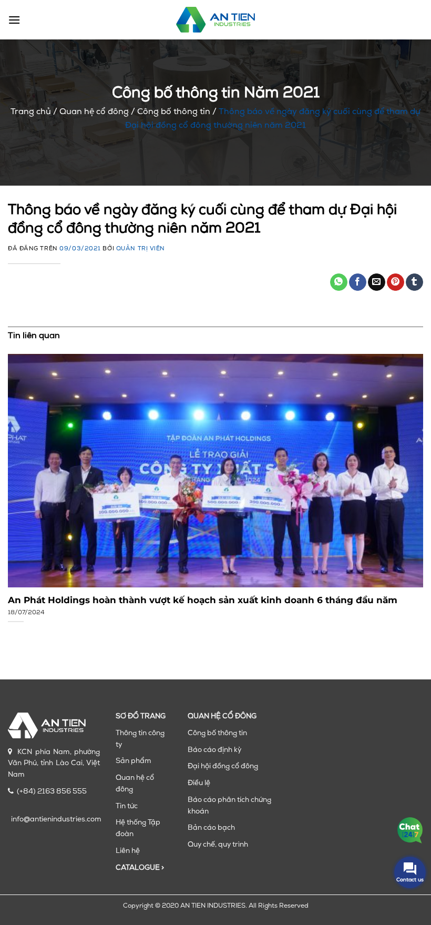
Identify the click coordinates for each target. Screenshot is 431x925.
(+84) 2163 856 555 (52, 791)
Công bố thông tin (173, 112)
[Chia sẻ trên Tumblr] (414, 282)
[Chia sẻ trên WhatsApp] (338, 282)
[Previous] (22, 487)
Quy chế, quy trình (218, 844)
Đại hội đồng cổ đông (223, 766)
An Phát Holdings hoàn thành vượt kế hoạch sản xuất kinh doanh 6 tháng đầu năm (202, 600)
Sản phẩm (133, 761)
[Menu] (14, 20)
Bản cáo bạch (211, 828)
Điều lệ (199, 783)
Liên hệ (128, 851)
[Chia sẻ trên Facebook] (357, 282)
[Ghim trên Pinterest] (395, 282)
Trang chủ (31, 112)
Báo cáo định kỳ (214, 750)
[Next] (408, 487)
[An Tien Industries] (215, 19)
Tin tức (127, 806)
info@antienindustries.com (56, 819)
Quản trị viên (140, 249)
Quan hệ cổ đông (94, 112)
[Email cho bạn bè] (376, 282)
